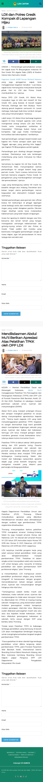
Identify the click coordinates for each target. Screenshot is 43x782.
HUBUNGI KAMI (13, 755)
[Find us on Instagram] (23, 776)
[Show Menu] (3, 4)
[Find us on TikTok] (26, 776)
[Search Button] (40, 4)
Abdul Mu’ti (34, 390)
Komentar (6, 258)
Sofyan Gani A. (13, 27)
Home (3, 11)
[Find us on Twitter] (18, 776)
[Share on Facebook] (13, 61)
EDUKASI (10, 330)
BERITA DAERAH (12, 11)
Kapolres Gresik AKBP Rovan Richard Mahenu (21, 79)
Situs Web (5, 303)
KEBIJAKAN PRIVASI (21, 757)
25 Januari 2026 (27, 27)
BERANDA (10, 752)
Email (4, 294)
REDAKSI (31, 752)
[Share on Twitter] (24, 61)
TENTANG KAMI (21, 752)
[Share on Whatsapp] (36, 61)
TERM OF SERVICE (27, 755)
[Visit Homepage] (21, 4)
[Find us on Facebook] (15, 776)
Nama (4, 285)
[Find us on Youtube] (21, 776)
